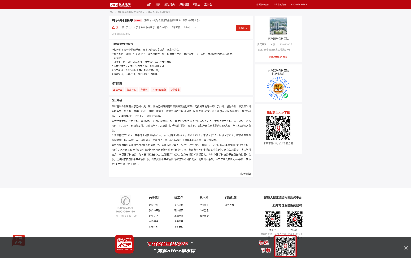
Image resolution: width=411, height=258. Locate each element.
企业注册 (204, 204)
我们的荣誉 (154, 210)
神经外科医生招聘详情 (159, 12)
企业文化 (153, 215)
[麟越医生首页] (120, 4)
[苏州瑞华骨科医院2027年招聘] (278, 26)
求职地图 (184, 4)
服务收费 (204, 215)
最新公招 (178, 221)
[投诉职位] (245, 173)
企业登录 (204, 210)
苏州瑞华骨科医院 (121, 34)
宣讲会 (208, 4)
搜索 (158, 4)
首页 (149, 4)
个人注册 (178, 204)
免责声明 (153, 226)
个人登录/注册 (280, 4)
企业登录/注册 (262, 4)
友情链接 (153, 221)
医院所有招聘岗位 (278, 56)
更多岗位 (178, 226)
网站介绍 (153, 204)
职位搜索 (178, 210)
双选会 (196, 4)
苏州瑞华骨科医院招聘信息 (132, 12)
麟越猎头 (169, 4)
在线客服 (229, 204)
